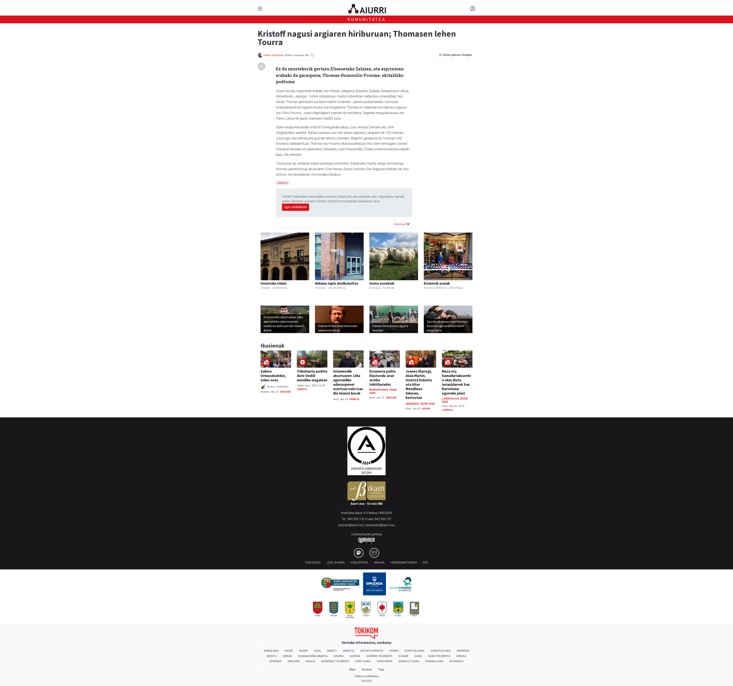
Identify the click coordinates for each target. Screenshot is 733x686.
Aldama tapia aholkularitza (336, 283)
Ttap (381, 669)
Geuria (338, 656)
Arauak (379, 562)
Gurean (367, 669)
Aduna (426, 408)
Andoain (285, 392)
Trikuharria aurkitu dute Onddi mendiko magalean (312, 375)
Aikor (289, 650)
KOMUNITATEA (366, 19)
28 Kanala (456, 661)
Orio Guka (362, 661)
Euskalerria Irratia (312, 656)
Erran (287, 656)
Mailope (293, 661)
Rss (425, 562)
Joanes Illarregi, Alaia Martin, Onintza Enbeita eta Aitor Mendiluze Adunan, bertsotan (419, 384)
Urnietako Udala (274, 283)
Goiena (355, 656)
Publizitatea (359, 562)
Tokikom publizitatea (366, 676)
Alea (317, 650)
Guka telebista (439, 656)
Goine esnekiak (381, 283)
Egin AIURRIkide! (295, 207)
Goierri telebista (379, 656)
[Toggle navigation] (260, 8)
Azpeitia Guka (414, 650)
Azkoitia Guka (440, 650)
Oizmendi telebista (335, 661)
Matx (352, 669)
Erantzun (400, 224)
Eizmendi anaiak (437, 283)
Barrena (463, 650)
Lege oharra (336, 562)
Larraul (447, 410)
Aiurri (303, 650)
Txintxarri (384, 661)
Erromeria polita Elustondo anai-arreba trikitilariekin (382, 378)
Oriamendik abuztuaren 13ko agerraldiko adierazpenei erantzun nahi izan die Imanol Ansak (348, 382)
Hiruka (461, 656)
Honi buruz (313, 562)
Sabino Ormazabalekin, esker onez (273, 375)
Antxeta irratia (371, 650)
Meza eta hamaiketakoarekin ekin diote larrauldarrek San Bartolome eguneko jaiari (456, 382)
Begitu (272, 656)
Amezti (332, 650)
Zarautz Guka (408, 661)
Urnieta (302, 389)
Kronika (276, 661)
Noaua (310, 661)
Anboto (348, 650)
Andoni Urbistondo (273, 55)
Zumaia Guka (434, 661)
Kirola (282, 182)
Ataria (393, 650)
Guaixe (403, 656)
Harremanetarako (404, 562)
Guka (418, 656)
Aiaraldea (271, 650)
